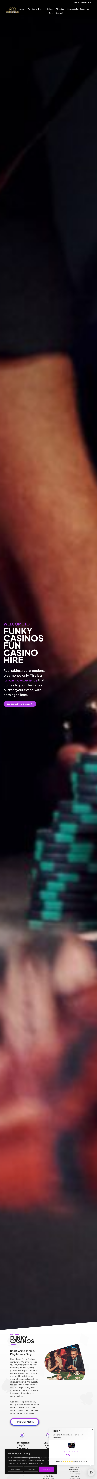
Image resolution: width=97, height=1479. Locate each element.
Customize (15, 1469)
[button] (71, 1449)
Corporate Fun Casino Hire (78, 9)
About (22, 9)
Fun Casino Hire (34, 9)
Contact (59, 13)
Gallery (50, 9)
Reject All (31, 1469)
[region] (31, 1461)
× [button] (92, 1430)
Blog (51, 13)
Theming (60, 9)
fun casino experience (20, 680)
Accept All (46, 1469)
